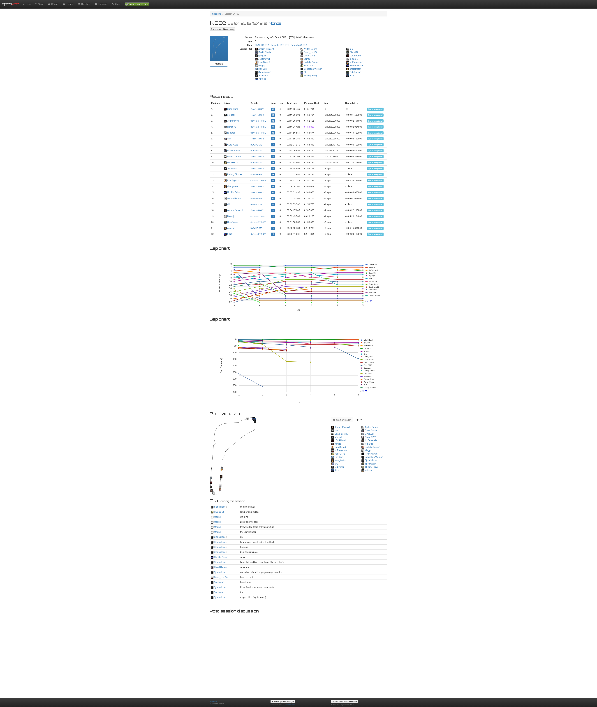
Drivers (54, 3)
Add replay (229, 29)
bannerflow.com (290, 705)
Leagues (102, 3)
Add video (216, 29)
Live (28, 3)
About (40, 3)
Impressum (213, 701)
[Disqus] (298, 653)
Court (117, 3)
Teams (69, 3)
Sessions (85, 3)
